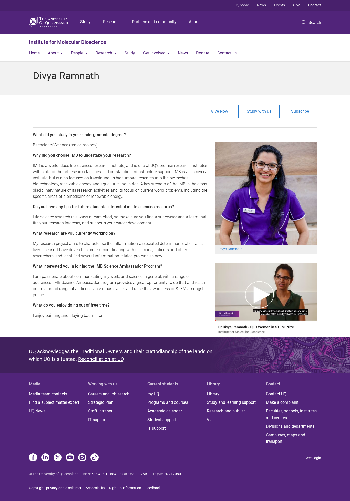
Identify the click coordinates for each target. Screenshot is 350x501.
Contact (314, 5)
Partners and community (154, 21)
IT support (97, 419)
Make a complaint (282, 402)
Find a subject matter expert (54, 402)
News (261, 5)
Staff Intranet (100, 411)
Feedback (153, 488)
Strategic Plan (101, 402)
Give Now (219, 111)
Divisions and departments (290, 426)
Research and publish (226, 411)
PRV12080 (172, 474)
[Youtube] (70, 457)
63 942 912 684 (103, 474)
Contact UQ (276, 393)
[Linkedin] (45, 457)
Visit (211, 419)
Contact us (227, 53)
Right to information (125, 488)
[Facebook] (33, 457)
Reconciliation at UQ (101, 359)
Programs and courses (167, 402)
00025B (141, 474)
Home (34, 53)
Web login (313, 458)
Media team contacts (48, 393)
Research (111, 21)
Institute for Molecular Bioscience (67, 42)
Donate (202, 53)
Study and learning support (231, 402)
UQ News (37, 411)
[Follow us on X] (58, 457)
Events (279, 5)
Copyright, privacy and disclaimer (55, 488)
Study (85, 21)
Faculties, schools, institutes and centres (291, 414)
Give (296, 5)
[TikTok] (94, 457)
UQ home (241, 5)
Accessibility (95, 488)
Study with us (259, 111)
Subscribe (300, 111)
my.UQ (153, 393)
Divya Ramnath (230, 249)
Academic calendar (164, 411)
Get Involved (154, 53)
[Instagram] (82, 457)
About (194, 21)
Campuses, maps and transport (285, 438)
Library (213, 393)
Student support (161, 419)
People (77, 53)
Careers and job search (108, 393)
